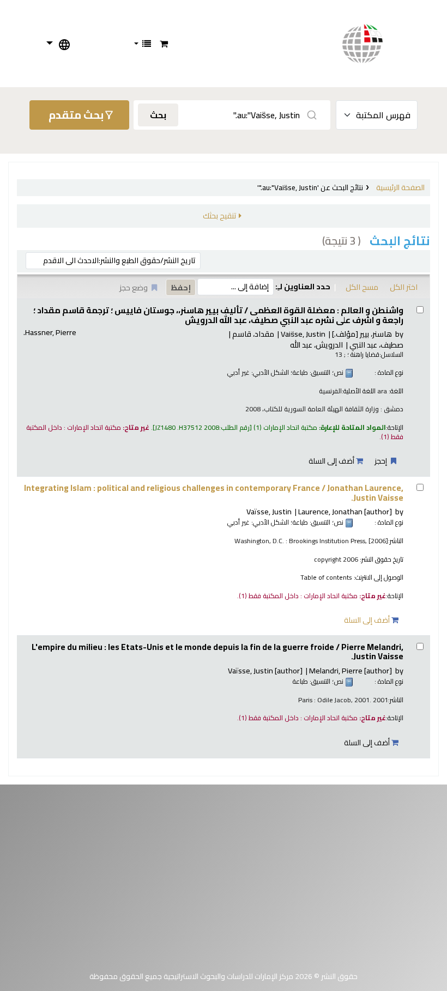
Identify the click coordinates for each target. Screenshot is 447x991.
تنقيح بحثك (219, 215)
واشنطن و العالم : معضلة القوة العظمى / (218, 315)
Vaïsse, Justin (269, 511)
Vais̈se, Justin (303, 333)
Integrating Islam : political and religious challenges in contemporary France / (213, 492)
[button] (163, 43)
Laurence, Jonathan (345, 511)
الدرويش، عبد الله (316, 344)
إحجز (381, 461)
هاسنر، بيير (362, 333)
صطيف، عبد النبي (376, 344)
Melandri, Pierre (350, 670)
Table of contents (326, 577)
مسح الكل (362, 286)
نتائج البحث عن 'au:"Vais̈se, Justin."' (310, 187)
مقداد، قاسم (253, 333)
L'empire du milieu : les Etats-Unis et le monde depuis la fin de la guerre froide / (217, 651)
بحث (158, 115)
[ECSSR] (373, 43)
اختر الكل (404, 286)
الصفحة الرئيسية (400, 187)
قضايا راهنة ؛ (363, 354)
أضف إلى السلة (332, 461)
